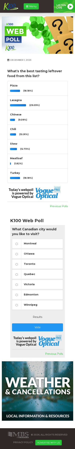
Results (37, 317)
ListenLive (61, 6)
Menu (32, 6)
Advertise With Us (48, 442)
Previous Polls (59, 206)
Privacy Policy (23, 442)
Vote (38, 327)
